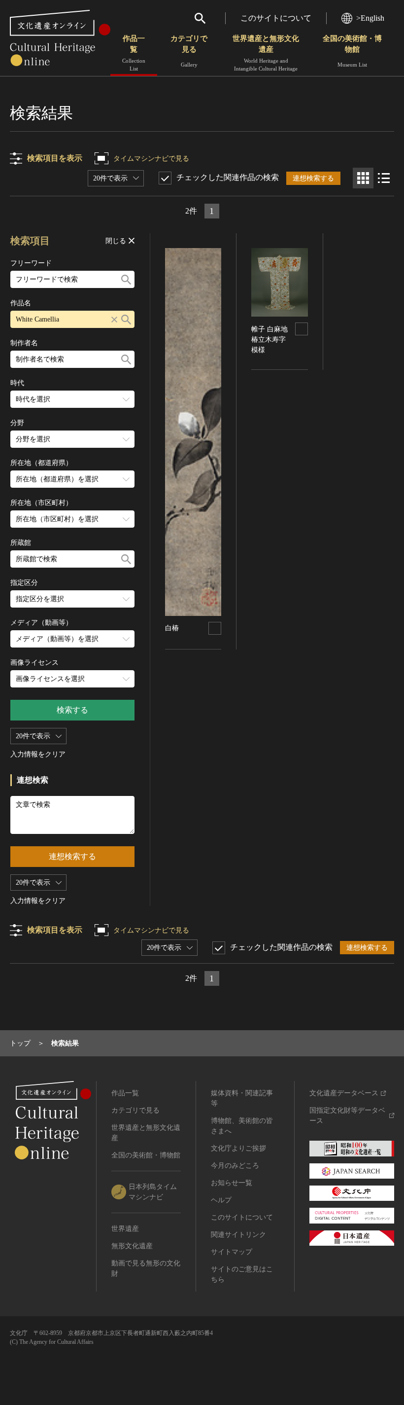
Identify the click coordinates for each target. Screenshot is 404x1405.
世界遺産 (125, 1228)
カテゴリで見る (188, 51)
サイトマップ (231, 1252)
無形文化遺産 (132, 1246)
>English (370, 18)
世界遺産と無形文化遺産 (266, 53)
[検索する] (126, 279)
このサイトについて (275, 18)
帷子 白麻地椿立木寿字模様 (269, 339)
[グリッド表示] (363, 178)
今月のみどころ (235, 1165)
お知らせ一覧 (231, 1183)
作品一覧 (133, 53)
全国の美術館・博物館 (352, 51)
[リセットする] (114, 319)
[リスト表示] (383, 178)
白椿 (172, 628)
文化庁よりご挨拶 (238, 1148)
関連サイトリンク (238, 1234)
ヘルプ (221, 1200)
